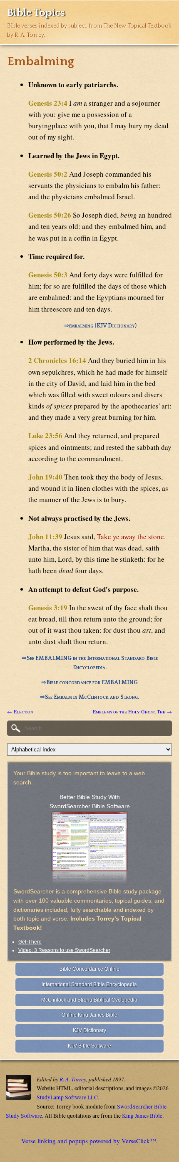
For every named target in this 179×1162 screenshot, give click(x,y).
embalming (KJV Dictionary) (103, 325)
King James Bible (142, 1115)
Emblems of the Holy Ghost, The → (132, 711)
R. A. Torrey (73, 1079)
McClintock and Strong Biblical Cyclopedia (89, 1000)
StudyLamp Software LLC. (68, 1097)
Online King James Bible (89, 1015)
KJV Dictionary (89, 1030)
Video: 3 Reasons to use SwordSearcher (64, 950)
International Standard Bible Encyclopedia (89, 984)
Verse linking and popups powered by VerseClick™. (89, 1141)
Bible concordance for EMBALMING (92, 682)
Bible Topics (36, 13)
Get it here (30, 942)
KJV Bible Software (89, 1046)
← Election (20, 711)
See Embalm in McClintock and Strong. (92, 697)
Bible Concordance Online (89, 969)
